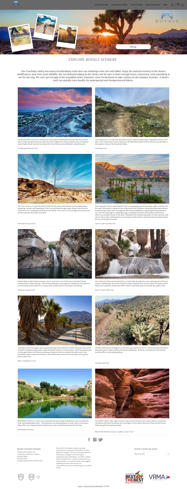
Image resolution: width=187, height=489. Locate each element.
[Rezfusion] (38, 477)
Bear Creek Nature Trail (27, 361)
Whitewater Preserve (26, 430)
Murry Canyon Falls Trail (104, 290)
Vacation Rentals (102, 5)
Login (80, 486)
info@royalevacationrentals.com (30, 461)
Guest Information (153, 5)
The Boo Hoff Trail (102, 363)
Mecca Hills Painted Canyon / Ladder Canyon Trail (114, 432)
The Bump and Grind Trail (28, 148)
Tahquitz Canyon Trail (26, 290)
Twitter (100, 439)
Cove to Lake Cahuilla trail (105, 224)
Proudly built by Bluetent (93, 486)
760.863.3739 (22, 459)
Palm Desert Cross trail (26, 224)
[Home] (16, 5)
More (165, 5)
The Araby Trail (101, 148)
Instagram (95, 439)
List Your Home (136, 5)
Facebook (89, 439)
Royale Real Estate (119, 5)
